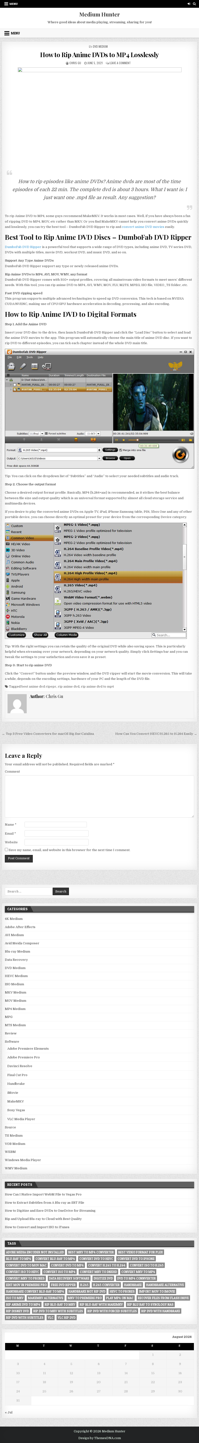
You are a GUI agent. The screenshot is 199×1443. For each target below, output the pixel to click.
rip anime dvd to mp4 (97, 686)
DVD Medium (100, 46)
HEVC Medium (16, 976)
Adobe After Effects (20, 927)
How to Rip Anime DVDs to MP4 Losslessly (99, 54)
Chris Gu (75, 63)
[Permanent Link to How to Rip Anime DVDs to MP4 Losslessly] (99, 116)
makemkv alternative (45, 1298)
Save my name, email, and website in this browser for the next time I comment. (69, 850)
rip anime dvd (68, 686)
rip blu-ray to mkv (60, 1304)
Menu (13, 4)
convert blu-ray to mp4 (55, 1259)
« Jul (8, 1412)
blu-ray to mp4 (18, 1259)
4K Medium (14, 919)
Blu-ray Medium (17, 951)
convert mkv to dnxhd (98, 1272)
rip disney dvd (17, 1311)
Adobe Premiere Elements (28, 1048)
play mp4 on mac (119, 1298)
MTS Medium (15, 1025)
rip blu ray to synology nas (150, 1304)
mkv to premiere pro (85, 1298)
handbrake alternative (165, 1285)
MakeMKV (15, 1101)
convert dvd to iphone (136, 1259)
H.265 (84, 1285)
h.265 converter (106, 1285)
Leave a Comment (120, 63)
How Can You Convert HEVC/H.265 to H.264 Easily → (156, 734)
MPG (8, 1017)
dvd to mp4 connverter (136, 1278)
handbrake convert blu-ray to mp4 (35, 1291)
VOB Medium (15, 1144)
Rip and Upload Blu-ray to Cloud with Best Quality (43, 1219)
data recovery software (69, 1278)
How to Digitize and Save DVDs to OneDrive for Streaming (50, 1210)
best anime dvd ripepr (38, 686)
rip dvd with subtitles (24, 1317)
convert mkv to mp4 (138, 1272)
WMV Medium (16, 1168)
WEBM (10, 1152)
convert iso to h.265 (147, 1265)
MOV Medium (15, 1000)
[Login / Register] (189, 3)
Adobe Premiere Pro (23, 1057)
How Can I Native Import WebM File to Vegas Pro (43, 1194)
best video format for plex (140, 1252)
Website (11, 842)
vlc (50, 1317)
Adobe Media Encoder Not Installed (35, 1252)
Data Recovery (16, 960)
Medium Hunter (99, 14)
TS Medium (14, 1135)
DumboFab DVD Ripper (23, 247)
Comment (12, 771)
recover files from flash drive (163, 1298)
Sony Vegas (16, 1110)
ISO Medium (14, 984)
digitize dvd (103, 1278)
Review (11, 1033)
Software (12, 1041)
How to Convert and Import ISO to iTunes (37, 1227)
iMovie (12, 1092)
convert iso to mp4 (59, 1272)
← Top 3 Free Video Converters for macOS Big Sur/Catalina (48, 734)
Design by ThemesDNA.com (99, 1438)
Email (10, 833)
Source (10, 1127)
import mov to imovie (157, 1291)
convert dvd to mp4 (67, 1265)
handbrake (133, 1285)
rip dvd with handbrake (160, 1311)
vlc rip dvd (66, 1317)
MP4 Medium (15, 1009)
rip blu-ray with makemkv (101, 1304)
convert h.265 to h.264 (106, 1265)
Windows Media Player (23, 1160)
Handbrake (16, 1084)
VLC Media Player (21, 1119)
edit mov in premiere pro (26, 1285)
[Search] (194, 3)
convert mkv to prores (25, 1278)
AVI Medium (14, 935)
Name (11, 824)
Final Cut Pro (17, 1075)
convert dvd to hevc (96, 1259)
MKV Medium (15, 992)
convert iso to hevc (22, 1272)
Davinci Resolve (19, 1066)
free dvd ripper (63, 1285)
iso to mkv (15, 1298)
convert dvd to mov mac (26, 1265)
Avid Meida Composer (22, 943)
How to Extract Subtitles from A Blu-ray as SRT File (44, 1202)
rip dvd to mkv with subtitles (58, 1311)
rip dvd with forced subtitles (112, 1311)
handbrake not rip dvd (86, 1291)
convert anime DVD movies (143, 227)
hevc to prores (122, 1291)
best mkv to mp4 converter (91, 1252)
